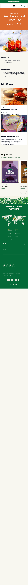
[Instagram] (4, 265)
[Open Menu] (3, 6)
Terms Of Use (17, 273)
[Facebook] (7, 265)
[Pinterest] (10, 265)
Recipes (11, 13)
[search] (21, 6)
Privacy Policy (5, 273)
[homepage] (14, 6)
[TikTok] (13, 265)
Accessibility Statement (21, 271)
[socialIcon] (17, 24)
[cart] (24, 6)
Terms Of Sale (5, 275)
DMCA (10, 275)
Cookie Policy (11, 273)
